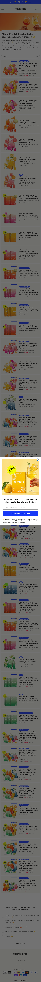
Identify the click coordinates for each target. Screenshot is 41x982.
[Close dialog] (38, 459)
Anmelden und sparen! (20, 513)
